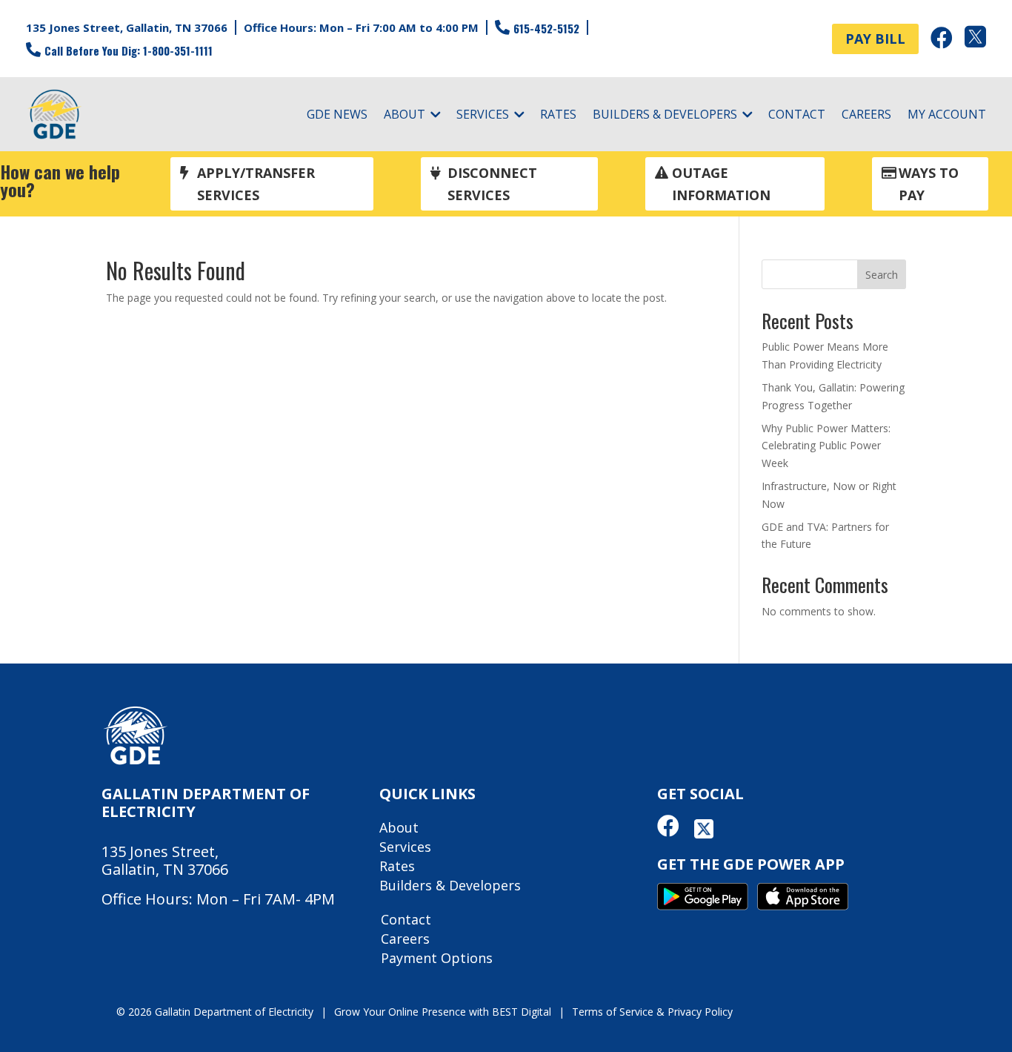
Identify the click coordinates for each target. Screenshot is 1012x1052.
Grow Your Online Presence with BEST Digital (442, 1012)
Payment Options (437, 958)
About (404, 115)
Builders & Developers (665, 115)
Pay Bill (875, 38)
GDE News (337, 115)
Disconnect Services (492, 184)
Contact (796, 115)
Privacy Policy (700, 1012)
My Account (947, 115)
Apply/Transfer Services (256, 184)
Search (881, 275)
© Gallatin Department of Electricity (214, 1012)
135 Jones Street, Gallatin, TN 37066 (126, 27)
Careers (866, 115)
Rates (558, 115)
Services (482, 115)
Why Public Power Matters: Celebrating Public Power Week (826, 446)
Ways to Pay (929, 184)
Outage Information (721, 184)
